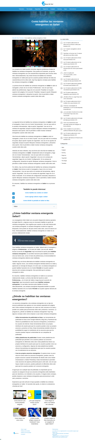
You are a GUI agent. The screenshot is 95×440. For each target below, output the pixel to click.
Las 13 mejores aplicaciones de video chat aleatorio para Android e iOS (72, 88)
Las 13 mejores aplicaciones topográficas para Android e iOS (71, 93)
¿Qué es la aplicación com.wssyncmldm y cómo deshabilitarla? (69, 74)
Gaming (59, 9)
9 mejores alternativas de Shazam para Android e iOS (72, 138)
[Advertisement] (34, 109)
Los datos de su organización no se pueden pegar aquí (65, 430)
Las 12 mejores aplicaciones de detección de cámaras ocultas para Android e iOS (71, 44)
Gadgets (52, 9)
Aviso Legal (23, 429)
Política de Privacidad (26, 432)
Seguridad (37, 9)
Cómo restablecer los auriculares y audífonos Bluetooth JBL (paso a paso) (72, 129)
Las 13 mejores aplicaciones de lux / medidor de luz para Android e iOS (72, 102)
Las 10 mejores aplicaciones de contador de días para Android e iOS (72, 79)
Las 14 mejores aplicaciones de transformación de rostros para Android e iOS (72, 68)
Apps (65, 9)
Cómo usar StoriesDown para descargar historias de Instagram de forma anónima (72, 124)
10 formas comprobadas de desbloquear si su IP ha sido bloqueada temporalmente (72, 107)
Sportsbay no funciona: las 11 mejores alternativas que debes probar (72, 54)
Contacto (23, 434)
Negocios (45, 9)
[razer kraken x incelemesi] (47, 439)
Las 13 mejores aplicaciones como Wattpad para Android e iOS (71, 134)
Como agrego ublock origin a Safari (36, 196)
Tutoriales (21, 9)
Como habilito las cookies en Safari (36, 192)
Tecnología (29, 9)
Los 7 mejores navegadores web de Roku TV (72, 49)
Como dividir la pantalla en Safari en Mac (36, 200)
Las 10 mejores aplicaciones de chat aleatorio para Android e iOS (72, 63)
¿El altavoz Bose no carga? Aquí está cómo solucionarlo (72, 97)
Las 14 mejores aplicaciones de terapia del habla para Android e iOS (72, 119)
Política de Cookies (25, 430)
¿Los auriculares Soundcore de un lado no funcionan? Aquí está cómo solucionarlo (72, 113)
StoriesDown (72, 9)
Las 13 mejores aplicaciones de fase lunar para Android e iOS (72, 58)
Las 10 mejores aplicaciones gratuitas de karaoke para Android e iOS (72, 84)
